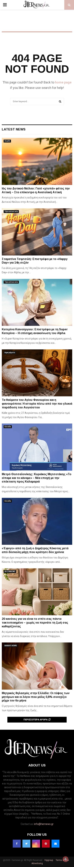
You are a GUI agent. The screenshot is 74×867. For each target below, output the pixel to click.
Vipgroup (48, 860)
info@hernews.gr (44, 824)
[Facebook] (17, 844)
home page (63, 82)
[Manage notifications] (65, 859)
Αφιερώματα (9, 353)
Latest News (14, 129)
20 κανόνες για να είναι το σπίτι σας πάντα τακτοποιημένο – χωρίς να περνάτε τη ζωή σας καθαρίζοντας (35, 622)
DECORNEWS (9, 571)
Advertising (37, 863)
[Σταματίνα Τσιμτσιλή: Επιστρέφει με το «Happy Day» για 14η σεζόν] (37, 231)
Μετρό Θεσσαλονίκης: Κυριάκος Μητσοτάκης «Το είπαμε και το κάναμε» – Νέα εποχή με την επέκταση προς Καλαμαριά (36, 478)
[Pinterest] (46, 844)
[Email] (55, 844)
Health (7, 141)
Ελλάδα (7, 427)
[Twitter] (26, 844)
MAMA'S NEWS (10, 646)
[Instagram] (36, 844)
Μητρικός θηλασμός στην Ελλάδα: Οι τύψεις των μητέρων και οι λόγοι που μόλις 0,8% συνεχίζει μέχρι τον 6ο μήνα (36, 697)
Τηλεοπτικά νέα (11, 211)
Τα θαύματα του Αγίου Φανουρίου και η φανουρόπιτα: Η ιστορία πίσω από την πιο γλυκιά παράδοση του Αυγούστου (37, 403)
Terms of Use (62, 860)
